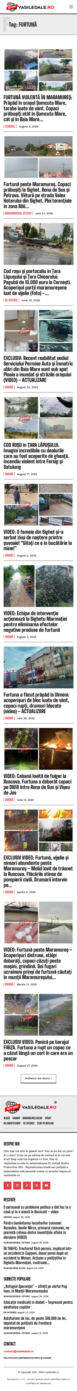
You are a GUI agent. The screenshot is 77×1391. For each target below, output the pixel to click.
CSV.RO (21, 1379)
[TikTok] (27, 1186)
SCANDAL (10, 126)
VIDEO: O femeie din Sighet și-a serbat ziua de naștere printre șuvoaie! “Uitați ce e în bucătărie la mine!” (38, 540)
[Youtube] (46, 1186)
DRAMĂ (9, 387)
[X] (37, 1186)
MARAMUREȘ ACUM (14, 1268)
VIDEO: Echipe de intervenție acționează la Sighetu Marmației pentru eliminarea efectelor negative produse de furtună (35, 621)
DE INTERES (11, 300)
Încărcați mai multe (37, 1078)
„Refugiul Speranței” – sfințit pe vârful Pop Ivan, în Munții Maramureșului (35, 1288)
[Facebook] (7, 1186)
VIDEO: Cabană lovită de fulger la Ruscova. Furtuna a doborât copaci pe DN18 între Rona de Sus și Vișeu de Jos (37, 784)
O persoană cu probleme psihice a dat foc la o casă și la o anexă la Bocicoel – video (37, 1209)
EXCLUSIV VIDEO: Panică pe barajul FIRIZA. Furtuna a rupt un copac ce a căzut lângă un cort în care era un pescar (38, 1050)
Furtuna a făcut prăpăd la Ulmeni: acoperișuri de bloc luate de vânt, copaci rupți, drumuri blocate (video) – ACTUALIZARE (36, 703)
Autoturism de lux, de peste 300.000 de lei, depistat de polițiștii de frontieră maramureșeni (35, 1323)
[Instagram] (17, 1186)
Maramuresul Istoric (18, 213)
